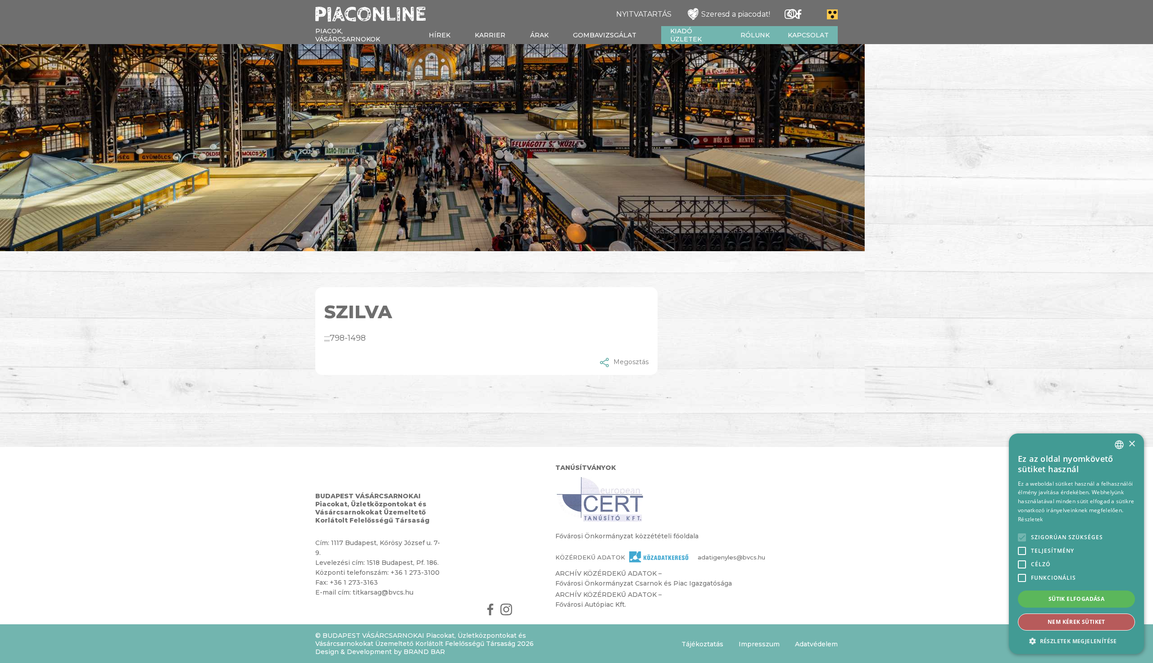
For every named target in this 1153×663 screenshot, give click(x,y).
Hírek (439, 35)
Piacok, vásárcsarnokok (347, 35)
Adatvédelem (816, 644)
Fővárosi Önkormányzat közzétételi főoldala (627, 536)
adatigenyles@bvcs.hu (715, 557)
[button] (1076, 640)
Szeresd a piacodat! (735, 14)
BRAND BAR (424, 652)
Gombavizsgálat (604, 35)
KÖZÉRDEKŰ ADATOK (590, 557)
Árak (539, 35)
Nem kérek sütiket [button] (1076, 622)
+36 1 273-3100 (415, 572)
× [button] (1131, 444)
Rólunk (755, 35)
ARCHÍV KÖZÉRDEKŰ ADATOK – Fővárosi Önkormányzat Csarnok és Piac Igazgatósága (643, 578)
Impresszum (759, 644)
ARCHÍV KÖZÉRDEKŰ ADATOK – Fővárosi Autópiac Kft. (608, 600)
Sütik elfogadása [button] (1076, 599)
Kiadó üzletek (686, 35)
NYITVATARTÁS (644, 14)
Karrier (490, 35)
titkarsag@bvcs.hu (383, 592)
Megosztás (631, 362)
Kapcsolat (808, 35)
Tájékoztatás (702, 644)
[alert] (1076, 543)
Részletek (1030, 519)
